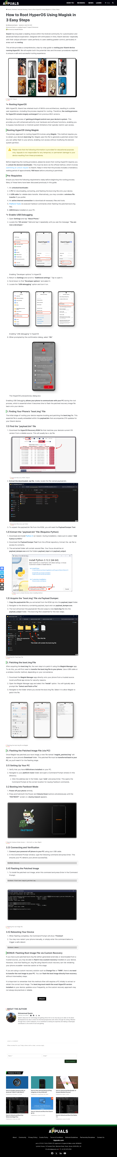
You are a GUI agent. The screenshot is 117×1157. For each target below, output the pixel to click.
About (15, 1137)
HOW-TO (70, 3)
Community (22, 1137)
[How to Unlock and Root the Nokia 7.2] (67, 1105)
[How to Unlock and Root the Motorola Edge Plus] (17, 1105)
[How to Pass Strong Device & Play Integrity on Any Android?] (42, 1082)
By (7, 25)
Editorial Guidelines (71, 1137)
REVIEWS (81, 3)
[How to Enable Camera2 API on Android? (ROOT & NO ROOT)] (17, 1082)
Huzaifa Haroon (19, 29)
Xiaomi (42, 999)
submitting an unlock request (17, 168)
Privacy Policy (32, 1137)
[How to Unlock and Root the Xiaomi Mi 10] (42, 1103)
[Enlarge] (76, 59)
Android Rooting (22, 9)
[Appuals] (11, 3)
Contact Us (100, 1137)
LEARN (98, 3)
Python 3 (29, 536)
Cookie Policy (43, 1137)
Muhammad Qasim (12, 25)
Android (14, 9)
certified (20, 27)
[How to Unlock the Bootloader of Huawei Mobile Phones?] (67, 1082)
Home (9, 9)
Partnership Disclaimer (87, 1137)
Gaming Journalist (23, 1015)
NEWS (90, 3)
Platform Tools (15, 204)
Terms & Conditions (56, 1137)
